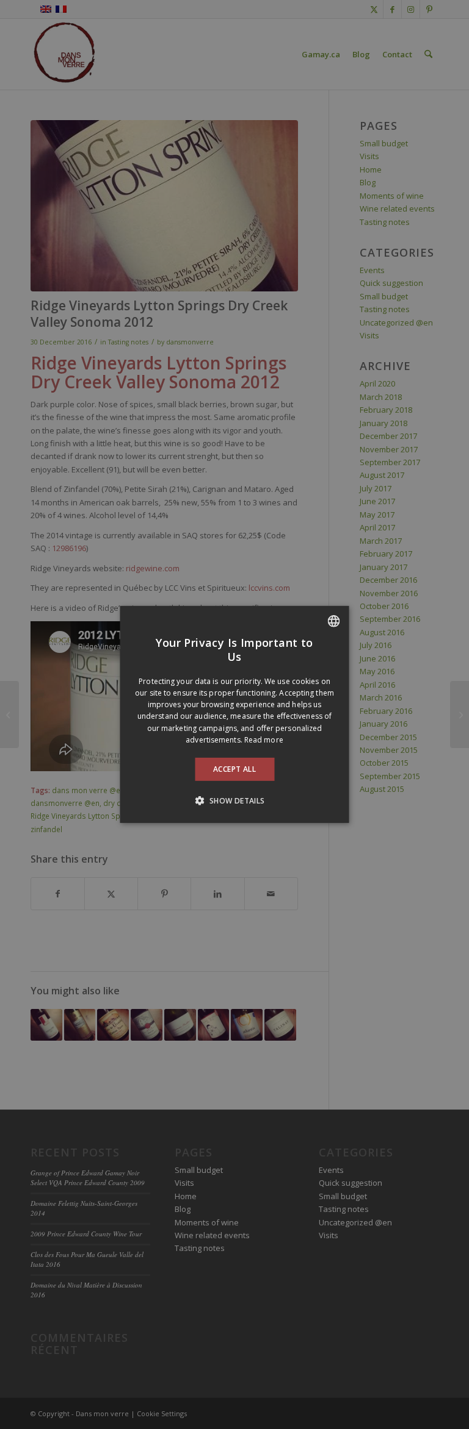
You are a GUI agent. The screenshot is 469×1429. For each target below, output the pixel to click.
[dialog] (234, 714)
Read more (263, 740)
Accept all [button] (234, 769)
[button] (234, 800)
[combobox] (334, 621)
